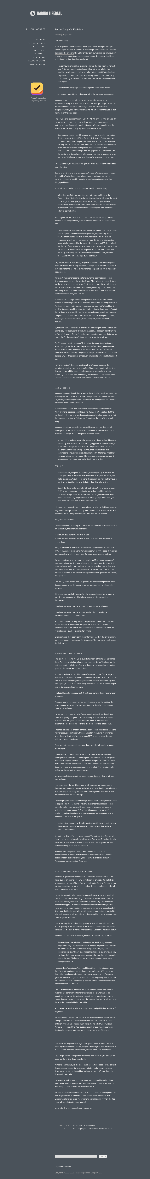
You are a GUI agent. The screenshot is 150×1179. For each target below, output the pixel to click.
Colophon (39, 57)
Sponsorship (37, 64)
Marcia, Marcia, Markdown (84, 1125)
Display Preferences (63, 1166)
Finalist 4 (34, 98)
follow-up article (66, 188)
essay (109, 736)
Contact (40, 54)
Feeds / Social (37, 61)
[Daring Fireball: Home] (45, 16)
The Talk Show (37, 43)
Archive (41, 40)
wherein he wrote (94, 128)
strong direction (94, 776)
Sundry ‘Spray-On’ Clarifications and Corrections (92, 1128)
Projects (40, 50)
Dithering (39, 47)
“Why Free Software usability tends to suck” (92, 377)
